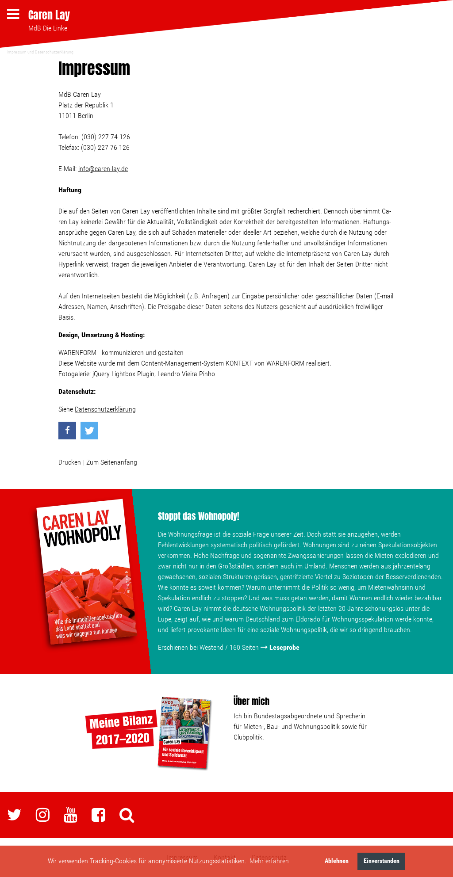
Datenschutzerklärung (105, 409)
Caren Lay (49, 15)
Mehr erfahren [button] (269, 861)
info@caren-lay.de (103, 168)
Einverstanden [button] (381, 861)
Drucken (69, 462)
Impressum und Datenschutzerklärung (40, 52)
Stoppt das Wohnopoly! (198, 516)
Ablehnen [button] (337, 861)
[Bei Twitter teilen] (89, 430)
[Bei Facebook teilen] (67, 430)
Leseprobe (284, 647)
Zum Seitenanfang (111, 462)
